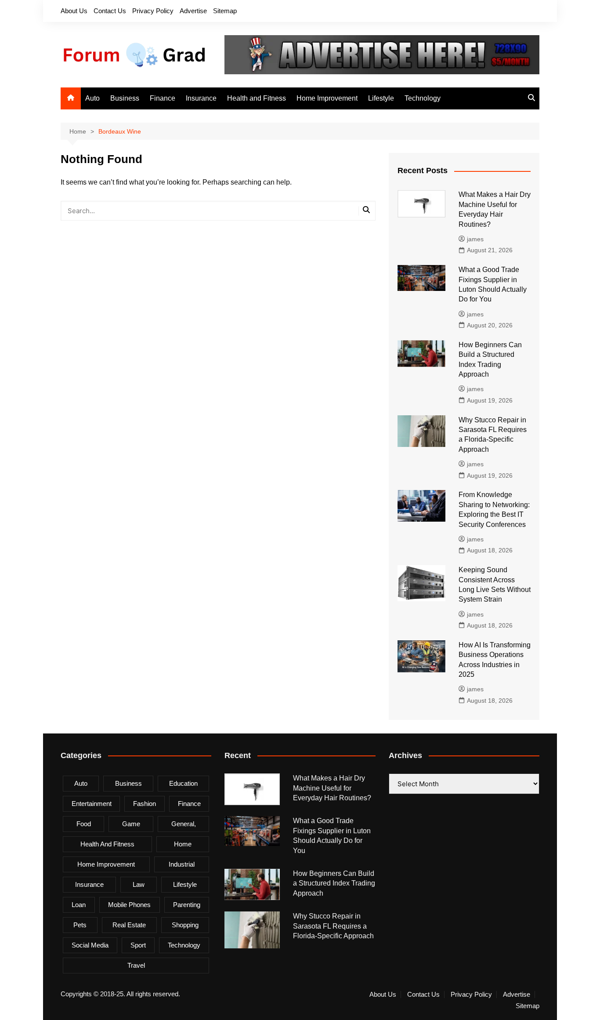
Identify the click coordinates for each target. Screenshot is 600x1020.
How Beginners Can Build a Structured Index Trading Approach (334, 883)
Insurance (201, 98)
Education (183, 783)
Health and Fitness (256, 98)
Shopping (185, 925)
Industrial (182, 864)
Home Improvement (327, 98)
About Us (74, 11)
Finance (162, 98)
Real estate (129, 925)
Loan (79, 904)
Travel (136, 965)
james (475, 239)
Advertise (193, 11)
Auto (92, 98)
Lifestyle (381, 98)
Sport (138, 945)
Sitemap (225, 11)
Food (83, 824)
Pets (80, 925)
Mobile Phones (129, 904)
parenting (186, 904)
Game (131, 824)
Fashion (144, 803)
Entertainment (92, 803)
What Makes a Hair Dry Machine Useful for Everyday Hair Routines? (332, 788)
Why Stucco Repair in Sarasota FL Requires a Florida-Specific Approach (333, 926)
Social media (90, 945)
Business (124, 98)
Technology (423, 98)
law (139, 884)
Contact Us (110, 11)
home (183, 844)
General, (183, 824)
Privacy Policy (152, 11)
